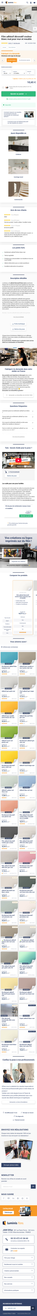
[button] (12, 60)
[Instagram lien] (18, 1198)
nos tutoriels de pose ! (29, 500)
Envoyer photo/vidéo (11, 1165)
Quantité (29, 71)
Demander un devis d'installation (18, 1102)
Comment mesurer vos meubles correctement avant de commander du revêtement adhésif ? (12, 114)
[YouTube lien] (8, 1198)
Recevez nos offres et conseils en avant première (13, 1180)
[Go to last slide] (2, 60)
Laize (4, 71)
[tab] (3, 1309)
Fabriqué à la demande (10, 54)
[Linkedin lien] (13, 1198)
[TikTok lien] (27, 1198)
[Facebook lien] (3, 1198)
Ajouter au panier (26, 516)
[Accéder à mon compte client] (31, 2)
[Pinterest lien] (22, 1198)
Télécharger (8, 1212)
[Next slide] (34, 60)
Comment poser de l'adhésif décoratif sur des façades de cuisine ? (18, 122)
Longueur (15, 71)
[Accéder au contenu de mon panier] (34, 2)
